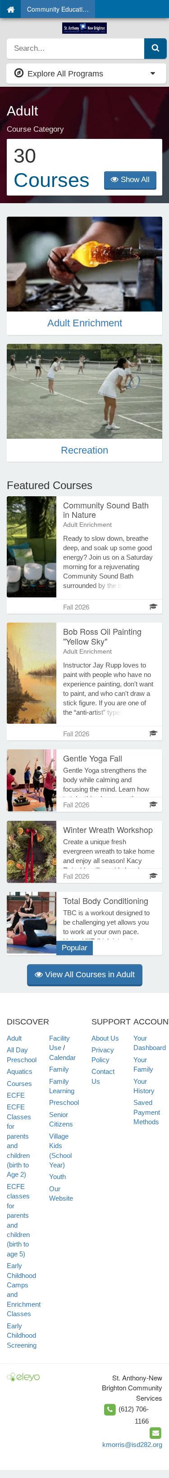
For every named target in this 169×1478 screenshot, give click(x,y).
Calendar (62, 1057)
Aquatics (19, 1071)
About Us (105, 1038)
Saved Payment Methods (146, 1112)
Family (59, 1069)
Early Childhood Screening (22, 1335)
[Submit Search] (155, 48)
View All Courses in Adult (89, 974)
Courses (19, 1083)
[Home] (10, 9)
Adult (14, 1038)
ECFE (16, 1095)
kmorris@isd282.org (132, 1444)
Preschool (64, 1102)
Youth (57, 1176)
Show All (134, 179)
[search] (76, 48)
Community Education (58, 8)
